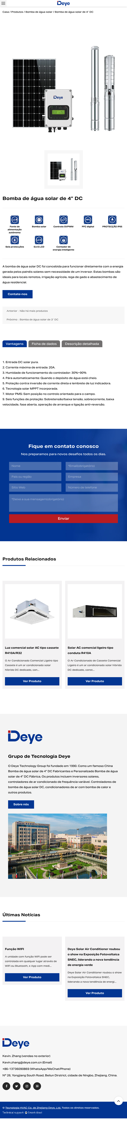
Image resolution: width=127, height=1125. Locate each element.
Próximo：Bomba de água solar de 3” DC (32, 319)
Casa (5, 11)
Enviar (63, 518)
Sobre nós (21, 804)
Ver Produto (33, 681)
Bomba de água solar (38, 11)
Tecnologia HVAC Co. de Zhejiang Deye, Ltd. (33, 1107)
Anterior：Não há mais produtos (27, 310)
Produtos (17, 11)
